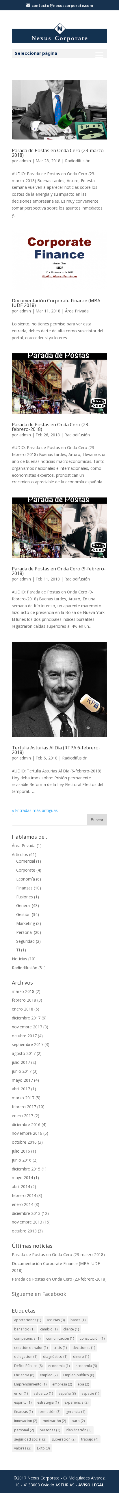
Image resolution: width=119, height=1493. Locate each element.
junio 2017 (21, 1071)
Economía (25, 879)
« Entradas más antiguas (35, 810)
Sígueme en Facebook (39, 1293)
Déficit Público (28, 1365)
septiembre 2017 (27, 1044)
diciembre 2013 (26, 1213)
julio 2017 (21, 1062)
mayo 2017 (22, 1080)
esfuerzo (43, 1393)
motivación (54, 1420)
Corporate (25, 870)
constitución (92, 1338)
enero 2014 (22, 1204)
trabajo (89, 1439)
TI (18, 950)
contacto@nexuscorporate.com (62, 5)
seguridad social (30, 1439)
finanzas (23, 1411)
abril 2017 (21, 1089)
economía (86, 1365)
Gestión (23, 914)
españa (67, 1393)
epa (83, 1384)
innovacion (25, 1420)
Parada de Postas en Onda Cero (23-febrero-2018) (51, 426)
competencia (27, 1338)
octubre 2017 (24, 1035)
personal (24, 1430)
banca (77, 1319)
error (21, 1393)
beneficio (24, 1329)
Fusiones (24, 897)
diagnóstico (55, 1356)
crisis (60, 1347)
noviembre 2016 (27, 1133)
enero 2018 (22, 1009)
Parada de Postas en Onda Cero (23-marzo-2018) (58, 152)
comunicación (60, 1338)
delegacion (25, 1356)
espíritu (22, 1402)
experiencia (76, 1402)
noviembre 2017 (27, 1027)
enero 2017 (22, 1115)
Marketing (25, 923)
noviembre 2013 (27, 1222)
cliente (71, 1329)
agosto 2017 (24, 1053)
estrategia (48, 1402)
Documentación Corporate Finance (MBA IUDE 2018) (56, 302)
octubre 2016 (24, 1142)
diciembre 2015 (26, 1169)
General (23, 905)
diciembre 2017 (26, 1018)
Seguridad (25, 941)
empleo (48, 1375)
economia (59, 1365)
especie (90, 1393)
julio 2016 (21, 1151)
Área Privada (77, 311)
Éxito (43, 1448)
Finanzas (24, 888)
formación (49, 1411)
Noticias (19, 959)
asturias (56, 1319)
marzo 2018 (23, 991)
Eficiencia (24, 1375)
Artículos (20, 854)
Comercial (25, 861)
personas (50, 1430)
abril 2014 (21, 1186)
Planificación (78, 1430)
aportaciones (27, 1319)
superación (63, 1439)
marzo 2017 (23, 1097)
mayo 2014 (22, 1177)
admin (25, 160)
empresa (62, 1384)
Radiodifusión (77, 160)
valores (22, 1448)
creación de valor (31, 1347)
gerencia (75, 1411)
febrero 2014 (24, 1195)
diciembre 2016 (26, 1124)
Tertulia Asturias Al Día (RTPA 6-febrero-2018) (56, 749)
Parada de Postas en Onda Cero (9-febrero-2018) (59, 570)
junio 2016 (21, 1160)
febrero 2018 (24, 1000)
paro (78, 1420)
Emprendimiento (30, 1384)
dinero (81, 1356)
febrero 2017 (24, 1106)
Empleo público (78, 1375)
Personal (24, 932)
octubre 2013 (24, 1231)
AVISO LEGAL (91, 1485)
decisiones (83, 1347)
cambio (48, 1329)
